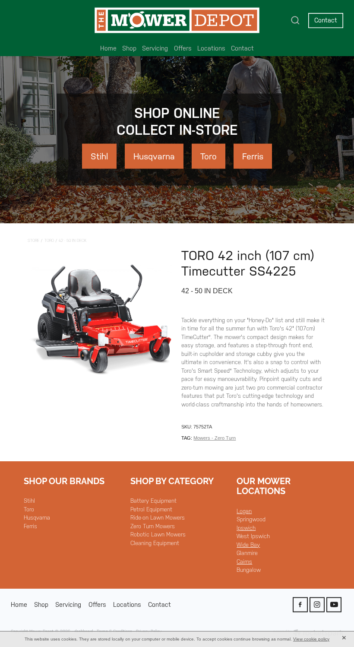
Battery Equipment (153, 501)
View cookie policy (311, 639)
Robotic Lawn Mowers (158, 534)
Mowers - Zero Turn (214, 438)
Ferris (30, 526)
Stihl (29, 501)
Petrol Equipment (151, 509)
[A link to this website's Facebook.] (300, 604)
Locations (211, 48)
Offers (183, 48)
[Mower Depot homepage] (177, 20)
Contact (325, 20)
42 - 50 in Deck (72, 240)
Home (108, 48)
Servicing (155, 48)
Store (33, 240)
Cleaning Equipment (154, 543)
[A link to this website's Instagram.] (317, 604)
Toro (49, 240)
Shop (129, 48)
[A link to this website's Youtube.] (333, 604)
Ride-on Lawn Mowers (157, 517)
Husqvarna (37, 517)
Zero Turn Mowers (152, 526)
